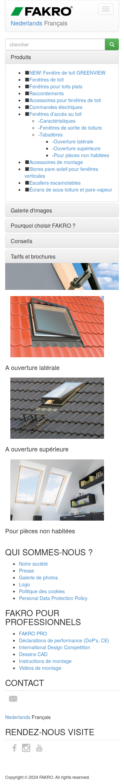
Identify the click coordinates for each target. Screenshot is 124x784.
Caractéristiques (57, 120)
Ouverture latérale (73, 141)
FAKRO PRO (33, 633)
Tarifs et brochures (33, 256)
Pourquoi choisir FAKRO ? (43, 225)
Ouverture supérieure (77, 148)
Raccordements (46, 93)
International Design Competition (54, 647)
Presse (26, 570)
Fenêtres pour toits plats (55, 86)
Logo (24, 584)
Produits (21, 57)
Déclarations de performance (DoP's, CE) (64, 640)
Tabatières (51, 134)
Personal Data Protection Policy (53, 598)
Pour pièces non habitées (81, 155)
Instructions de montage (45, 660)
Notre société (33, 563)
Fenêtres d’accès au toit (55, 113)
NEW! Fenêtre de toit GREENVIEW (67, 72)
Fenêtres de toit (46, 79)
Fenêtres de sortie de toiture (71, 127)
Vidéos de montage (40, 667)
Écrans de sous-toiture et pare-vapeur (70, 189)
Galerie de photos (38, 577)
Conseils (21, 241)
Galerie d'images (31, 210)
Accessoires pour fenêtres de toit (65, 100)
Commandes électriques (55, 107)
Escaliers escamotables (55, 182)
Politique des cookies (42, 591)
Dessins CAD (33, 654)
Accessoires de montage (56, 162)
